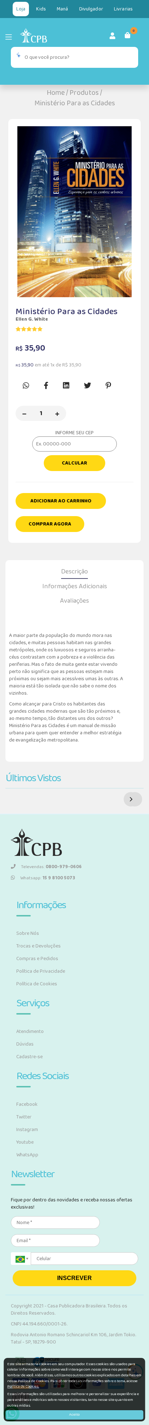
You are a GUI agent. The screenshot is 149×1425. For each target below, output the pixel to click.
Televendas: (51, 867)
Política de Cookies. (23, 1386)
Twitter (23, 1117)
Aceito (74, 1414)
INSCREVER (74, 1278)
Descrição (74, 572)
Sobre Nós (27, 933)
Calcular (74, 463)
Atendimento (30, 1031)
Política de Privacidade (40, 971)
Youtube (25, 1142)
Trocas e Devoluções (38, 946)
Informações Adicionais (74, 586)
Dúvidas (25, 1044)
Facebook (27, 1104)
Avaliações (74, 601)
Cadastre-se (29, 1057)
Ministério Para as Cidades (74, 103)
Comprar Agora (50, 524)
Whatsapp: (47, 878)
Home (56, 92)
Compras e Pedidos (37, 959)
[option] (74, 211)
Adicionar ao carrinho (60, 501)
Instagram (27, 1130)
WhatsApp (27, 1155)
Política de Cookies (36, 984)
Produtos (84, 92)
